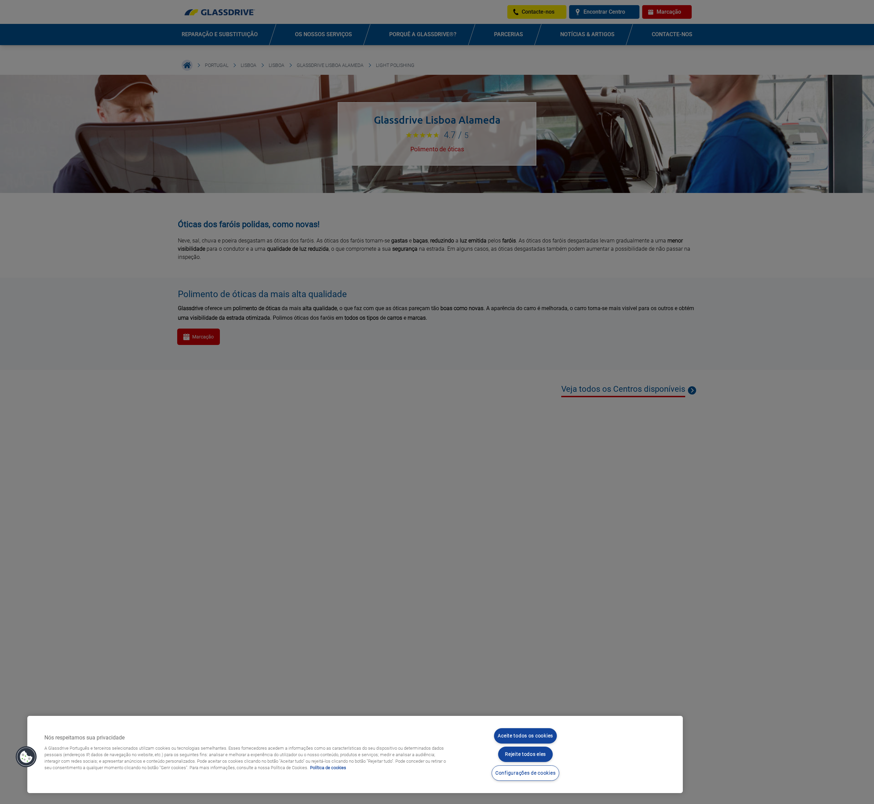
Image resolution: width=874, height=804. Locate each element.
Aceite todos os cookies (525, 736)
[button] (26, 757)
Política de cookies (328, 767)
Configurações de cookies (525, 773)
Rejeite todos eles (525, 754)
